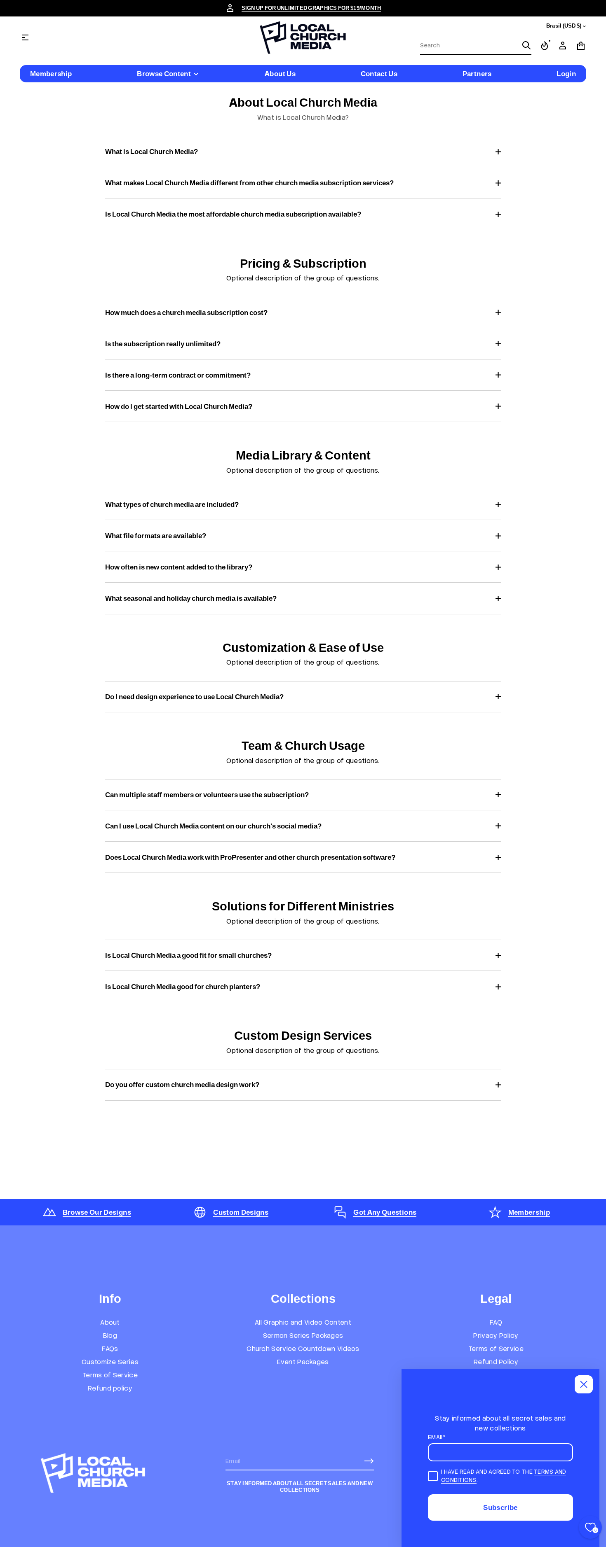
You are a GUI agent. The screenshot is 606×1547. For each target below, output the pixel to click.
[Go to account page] (563, 46)
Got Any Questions (384, 1212)
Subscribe (500, 1507)
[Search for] (526, 45)
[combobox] (469, 45)
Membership (529, 1212)
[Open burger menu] (25, 37)
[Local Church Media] (303, 37)
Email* (437, 1437)
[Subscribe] (369, 1461)
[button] (475, 46)
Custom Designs (240, 1212)
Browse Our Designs (97, 1212)
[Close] (584, 1384)
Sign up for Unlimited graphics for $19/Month (311, 8)
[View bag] (581, 46)
